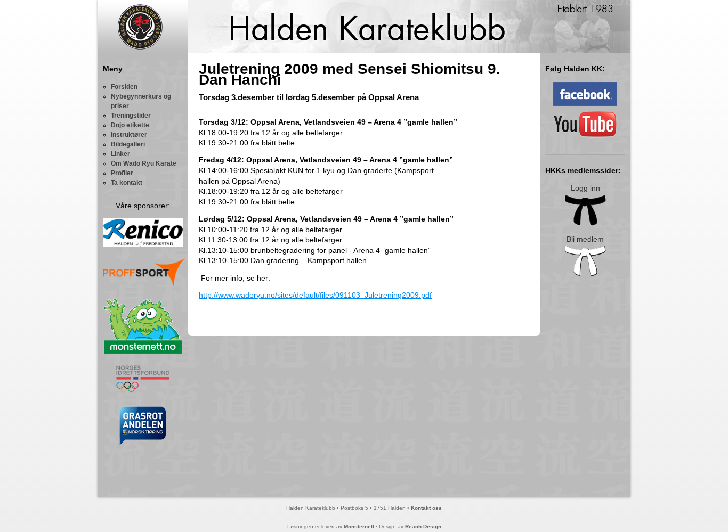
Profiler (122, 173)
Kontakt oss (426, 508)
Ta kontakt (126, 182)
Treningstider (131, 115)
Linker (120, 154)
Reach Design (423, 526)
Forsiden (124, 87)
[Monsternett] (143, 352)
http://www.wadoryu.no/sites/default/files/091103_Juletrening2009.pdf (315, 295)
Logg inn (585, 188)
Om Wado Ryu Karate (143, 163)
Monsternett (359, 526)
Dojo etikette (130, 125)
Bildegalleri (128, 144)
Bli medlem (585, 239)
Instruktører (129, 134)
